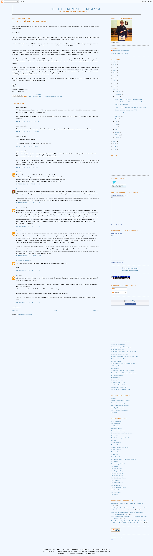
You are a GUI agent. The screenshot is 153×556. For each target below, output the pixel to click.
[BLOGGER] (115, 531)
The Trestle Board (116, 492)
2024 (115, 62)
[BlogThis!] (15, 96)
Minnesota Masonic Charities (119, 354)
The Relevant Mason (117, 483)
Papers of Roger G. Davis (118, 464)
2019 (115, 70)
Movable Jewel (115, 457)
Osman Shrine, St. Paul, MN (119, 387)
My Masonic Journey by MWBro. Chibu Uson (124, 459)
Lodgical (113, 440)
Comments (117, 292)
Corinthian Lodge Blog (117, 349)
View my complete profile (120, 53)
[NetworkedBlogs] (130, 301)
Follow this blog (130, 303)
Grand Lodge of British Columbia (120, 400)
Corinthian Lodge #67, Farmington (121, 347)
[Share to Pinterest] (20, 96)
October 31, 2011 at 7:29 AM (27, 121)
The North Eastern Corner (118, 478)
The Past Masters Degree (121, 104)
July (116, 121)
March (117, 132)
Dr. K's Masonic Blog (117, 375)
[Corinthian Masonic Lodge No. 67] (117, 223)
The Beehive (114, 466)
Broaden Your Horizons (121, 113)
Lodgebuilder (115, 368)
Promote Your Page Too (117, 225)
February (117, 135)
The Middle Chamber (117, 475)
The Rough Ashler (116, 485)
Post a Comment (16, 307)
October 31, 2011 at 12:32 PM (28, 132)
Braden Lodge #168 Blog (118, 359)
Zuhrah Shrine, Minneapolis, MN (120, 389)
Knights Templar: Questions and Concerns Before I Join (130, 107)
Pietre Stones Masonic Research (120, 405)
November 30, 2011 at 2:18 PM (28, 270)
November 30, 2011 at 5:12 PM (28, 302)
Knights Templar (44, 96)
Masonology (114, 454)
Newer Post (15, 310)
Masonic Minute (116, 445)
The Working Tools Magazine (119, 410)
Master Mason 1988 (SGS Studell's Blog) (122, 370)
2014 (115, 81)
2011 (115, 89)
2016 (115, 75)
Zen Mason (114, 494)
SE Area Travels (115, 377)
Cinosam (113, 398)
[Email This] (13, 96)
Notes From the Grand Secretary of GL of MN (124, 363)
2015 (115, 78)
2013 (115, 83)
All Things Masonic (117, 366)
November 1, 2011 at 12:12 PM (28, 184)
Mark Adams (20, 189)
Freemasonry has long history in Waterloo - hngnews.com (127, 503)
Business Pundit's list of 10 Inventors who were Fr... (129, 102)
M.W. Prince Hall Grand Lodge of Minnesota (123, 352)
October (117, 97)
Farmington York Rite (116, 233)
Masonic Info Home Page (118, 403)
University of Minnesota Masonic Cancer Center (125, 356)
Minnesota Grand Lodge (118, 344)
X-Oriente (114, 412)
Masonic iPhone (115, 452)
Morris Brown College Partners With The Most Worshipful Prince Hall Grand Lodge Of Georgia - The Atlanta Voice (129, 522)
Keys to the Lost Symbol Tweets (120, 438)
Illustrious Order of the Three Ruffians (121, 433)
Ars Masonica (115, 426)
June (116, 124)
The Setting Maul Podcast (118, 487)
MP (17, 172)
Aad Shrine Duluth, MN (118, 385)
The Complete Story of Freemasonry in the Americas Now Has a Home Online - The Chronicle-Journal (129, 509)
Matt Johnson (20, 208)
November (118, 94)
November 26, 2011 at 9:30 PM (28, 226)
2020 (115, 67)
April (116, 129)
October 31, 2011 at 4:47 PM (27, 146)
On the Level (115, 461)
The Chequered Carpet (117, 471)
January (117, 138)
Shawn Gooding (20, 231)
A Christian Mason (116, 421)
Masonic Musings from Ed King (120, 447)
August (117, 119)
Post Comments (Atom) (25, 314)
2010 (115, 141)
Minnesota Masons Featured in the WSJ (126, 110)
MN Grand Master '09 (117, 361)
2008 (115, 146)
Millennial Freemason (22, 260)
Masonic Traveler (116, 450)
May (116, 127)
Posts (115, 289)
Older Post (96, 310)
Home (55, 310)
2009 (115, 144)
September (118, 116)
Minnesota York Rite (117, 380)
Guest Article (32, 96)
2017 (115, 73)
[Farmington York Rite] (117, 260)
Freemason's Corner (116, 428)
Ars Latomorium (115, 423)
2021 (115, 65)
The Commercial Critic (117, 473)
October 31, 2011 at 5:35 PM (27, 167)
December (118, 91)
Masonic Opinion (56, 96)
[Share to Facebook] (18, 96)
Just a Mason (115, 435)
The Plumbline (115, 480)
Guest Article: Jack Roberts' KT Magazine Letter (128, 99)
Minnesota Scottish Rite (118, 382)
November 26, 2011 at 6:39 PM (28, 203)
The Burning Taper (116, 468)
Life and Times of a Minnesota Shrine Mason (124, 373)
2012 (115, 86)
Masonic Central (116, 442)
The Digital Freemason (117, 408)
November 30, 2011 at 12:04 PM (28, 256)
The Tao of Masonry (117, 490)
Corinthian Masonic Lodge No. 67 (119, 195)
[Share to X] (17, 96)
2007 (115, 149)
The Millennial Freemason (76, 8)
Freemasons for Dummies (118, 431)
